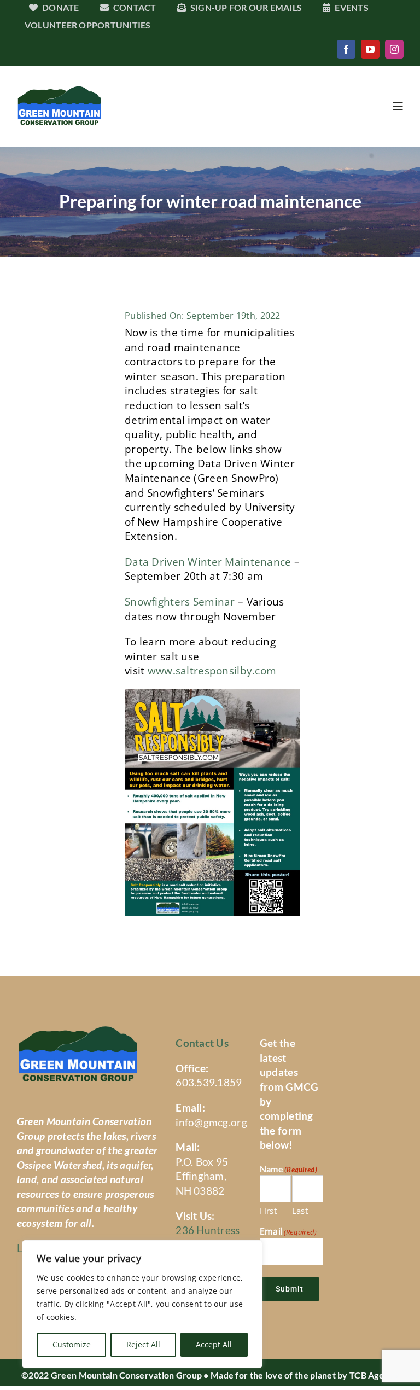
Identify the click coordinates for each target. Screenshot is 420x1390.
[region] (142, 1304)
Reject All (143, 1344)
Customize (71, 1344)
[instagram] (394, 49)
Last (300, 1210)
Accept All (214, 1344)
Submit (290, 1288)
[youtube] (370, 49)
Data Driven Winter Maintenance (208, 562)
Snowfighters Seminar (180, 602)
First (268, 1210)
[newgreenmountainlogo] (59, 91)
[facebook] (346, 49)
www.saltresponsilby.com (212, 671)
